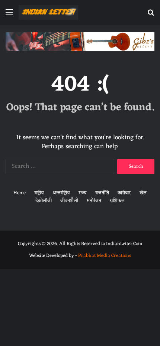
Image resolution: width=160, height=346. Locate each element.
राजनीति (102, 193)
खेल (143, 193)
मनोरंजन (94, 201)
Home (19, 193)
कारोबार (124, 193)
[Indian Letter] (48, 12)
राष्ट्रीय (39, 193)
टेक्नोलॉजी (43, 201)
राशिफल (117, 201)
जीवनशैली (69, 201)
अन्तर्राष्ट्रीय (61, 193)
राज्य (83, 193)
